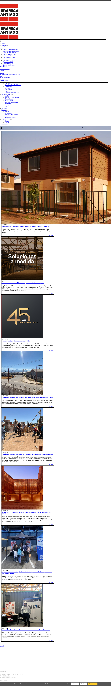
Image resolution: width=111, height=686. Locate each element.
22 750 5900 (6, 676)
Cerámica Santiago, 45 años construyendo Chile (15, 341)
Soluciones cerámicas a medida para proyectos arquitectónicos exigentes (22, 283)
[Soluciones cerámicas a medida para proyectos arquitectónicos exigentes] (22, 280)
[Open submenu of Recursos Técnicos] (12, 94)
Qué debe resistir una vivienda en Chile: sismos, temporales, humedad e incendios (25, 226)
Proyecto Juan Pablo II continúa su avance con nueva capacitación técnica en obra (25, 630)
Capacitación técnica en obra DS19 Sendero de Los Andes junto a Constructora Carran (27, 397)
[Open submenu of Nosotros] (7, 110)
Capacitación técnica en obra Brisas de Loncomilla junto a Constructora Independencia (27, 454)
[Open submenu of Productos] (7, 45)
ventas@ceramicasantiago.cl (9, 677)
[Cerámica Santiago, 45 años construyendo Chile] (22, 338)
